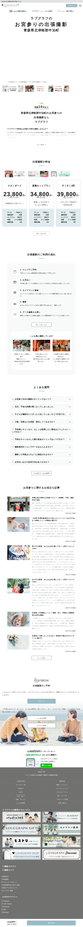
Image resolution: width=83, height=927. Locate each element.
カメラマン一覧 (21, 785)
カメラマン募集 (8, 890)
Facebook (6, 906)
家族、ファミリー (62, 785)
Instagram (6, 901)
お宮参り (21, 788)
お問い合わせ (62, 803)
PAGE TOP (41, 772)
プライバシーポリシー (10, 882)
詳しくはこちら (41, 233)
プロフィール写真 (62, 799)
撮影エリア (9, 870)
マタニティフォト (62, 792)
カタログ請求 (41, 725)
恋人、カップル (62, 795)
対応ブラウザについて (10, 888)
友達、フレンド (21, 799)
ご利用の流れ (20, 781)
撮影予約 (51, 923)
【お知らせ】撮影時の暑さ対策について (11, 1)
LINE (4, 909)
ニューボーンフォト (62, 788)
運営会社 (6, 876)
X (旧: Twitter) (7, 904)
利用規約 (6, 879)
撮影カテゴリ (10, 866)
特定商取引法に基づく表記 (11, 885)
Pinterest (6, 912)
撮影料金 (62, 781)
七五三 (21, 792)
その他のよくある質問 (41, 473)
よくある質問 (41, 718)
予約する (71, 5)
